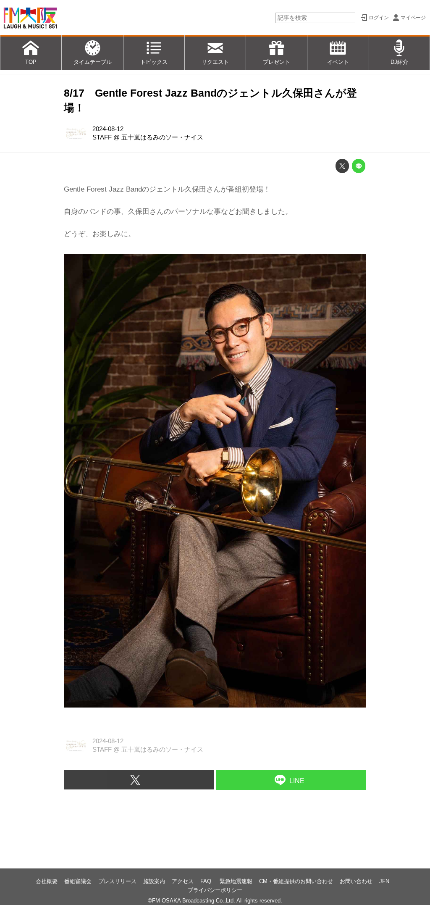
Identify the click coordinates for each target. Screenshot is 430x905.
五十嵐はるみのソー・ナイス (162, 137)
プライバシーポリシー (215, 890)
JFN (384, 881)
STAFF (102, 137)
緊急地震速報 (236, 881)
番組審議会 (78, 881)
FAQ (206, 881)
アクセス (183, 881)
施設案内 (154, 881)
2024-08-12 (107, 129)
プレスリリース (117, 881)
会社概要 (47, 881)
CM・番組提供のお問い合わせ (296, 881)
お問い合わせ (356, 881)
